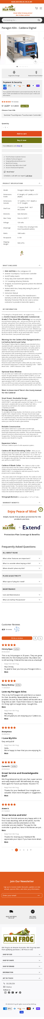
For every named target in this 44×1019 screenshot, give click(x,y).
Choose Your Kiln (8, 110)
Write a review (17, 638)
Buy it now (21, 140)
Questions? (42, 210)
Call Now (28, 176)
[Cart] (36, 8)
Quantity (5, 123)
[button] (6, 102)
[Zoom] (35, 61)
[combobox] (22, 20)
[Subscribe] (38, 895)
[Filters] (35, 638)
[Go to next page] (31, 849)
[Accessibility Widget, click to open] (40, 509)
